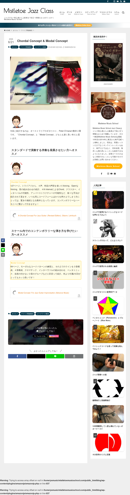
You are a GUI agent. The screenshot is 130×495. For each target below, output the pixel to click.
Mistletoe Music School (108, 166)
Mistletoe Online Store (83, 25)
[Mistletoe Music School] (28, 10)
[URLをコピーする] (74, 356)
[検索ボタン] (123, 13)
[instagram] (114, 1)
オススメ (14, 47)
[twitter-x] (111, 1)
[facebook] (107, 1)
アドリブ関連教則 (26, 47)
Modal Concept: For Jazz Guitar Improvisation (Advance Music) (43, 292)
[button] (17, 356)
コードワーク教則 (40, 47)
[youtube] (117, 1)
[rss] (121, 1)
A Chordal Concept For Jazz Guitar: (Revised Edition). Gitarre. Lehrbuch (47, 215)
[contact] (124, 1)
